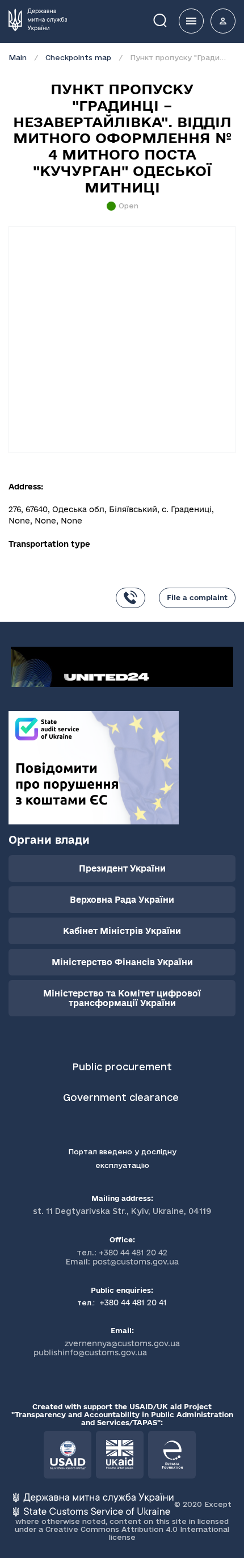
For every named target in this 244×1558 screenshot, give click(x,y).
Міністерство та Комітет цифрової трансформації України (122, 998)
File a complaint (197, 597)
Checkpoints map (78, 57)
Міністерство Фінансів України (122, 962)
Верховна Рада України (122, 899)
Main (18, 57)
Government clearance (122, 1097)
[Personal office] (223, 21)
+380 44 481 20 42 (133, 1252)
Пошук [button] (168, 19)
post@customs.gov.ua (135, 1261)
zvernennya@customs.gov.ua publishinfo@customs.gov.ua (106, 1348)
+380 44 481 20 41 (132, 1302)
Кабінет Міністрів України (122, 931)
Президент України (122, 868)
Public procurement (122, 1066)
